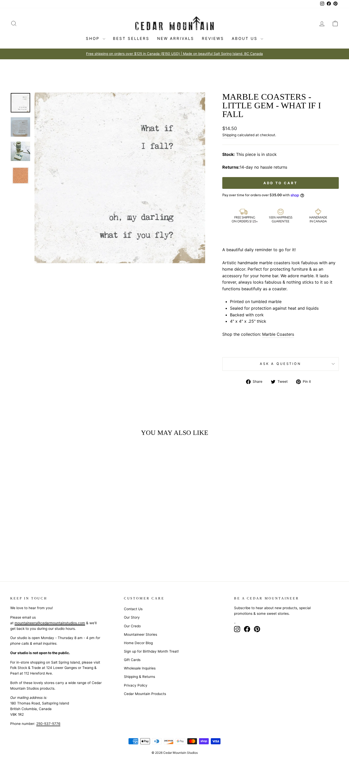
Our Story (132, 617)
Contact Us (133, 609)
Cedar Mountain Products (145, 694)
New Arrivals (175, 38)
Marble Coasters (278, 334)
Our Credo (132, 626)
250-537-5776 (48, 724)
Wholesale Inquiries (140, 668)
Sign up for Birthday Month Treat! (151, 651)
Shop (93, 38)
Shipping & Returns (139, 677)
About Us (245, 38)
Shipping (229, 135)
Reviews (213, 38)
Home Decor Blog (138, 643)
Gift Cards (132, 660)
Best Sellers (131, 38)
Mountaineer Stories (140, 634)
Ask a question (280, 364)
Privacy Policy (135, 685)
